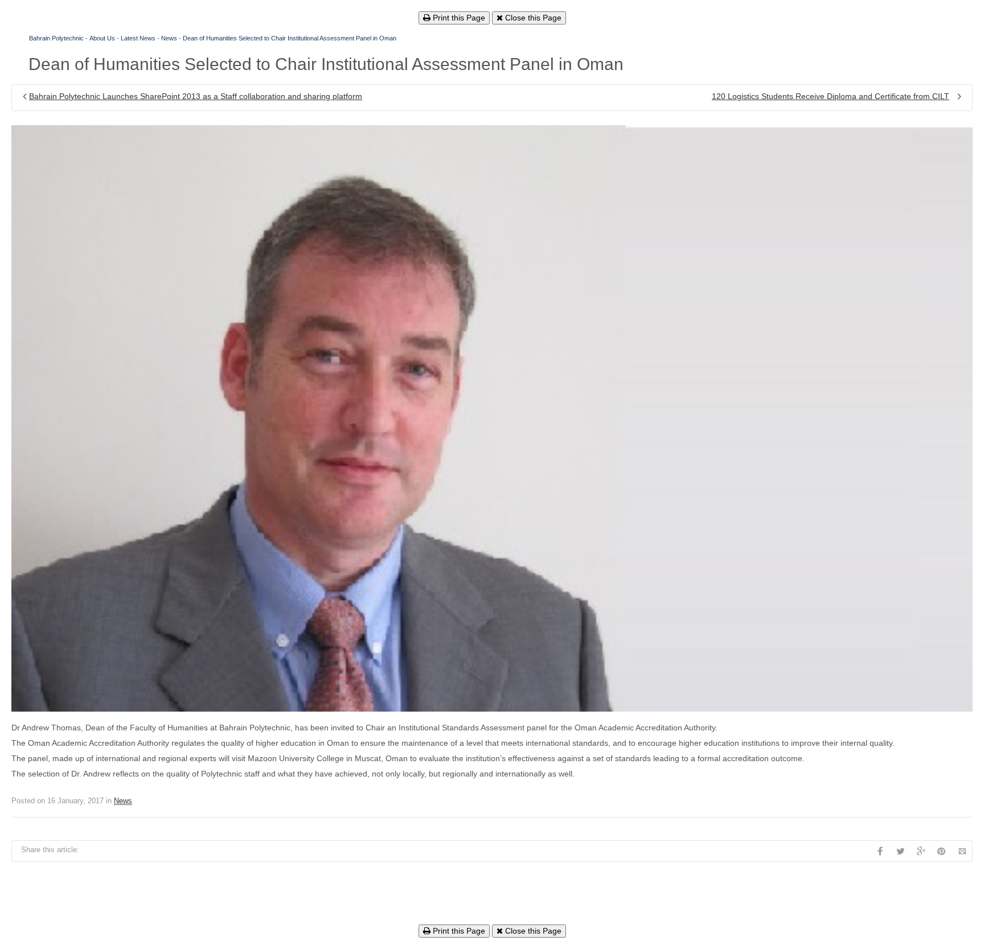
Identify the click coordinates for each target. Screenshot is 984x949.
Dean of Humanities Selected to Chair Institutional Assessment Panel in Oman (289, 38)
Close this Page (532, 17)
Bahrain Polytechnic (56, 38)
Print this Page (457, 17)
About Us (102, 38)
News (169, 38)
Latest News (138, 38)
